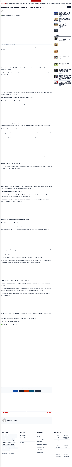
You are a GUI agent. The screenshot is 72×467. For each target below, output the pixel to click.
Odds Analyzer (58, 458)
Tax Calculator (66, 454)
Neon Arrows (66, 445)
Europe (4, 440)
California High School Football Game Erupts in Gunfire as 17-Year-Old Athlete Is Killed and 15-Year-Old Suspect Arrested (64, 45)
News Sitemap (11, 453)
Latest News (10, 3)
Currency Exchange (66, 456)
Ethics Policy (39, 442)
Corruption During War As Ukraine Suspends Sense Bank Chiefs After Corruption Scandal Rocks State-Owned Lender (64, 14)
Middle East (9, 442)
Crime (4, 438)
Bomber (58, 445)
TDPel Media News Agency (41, 450)
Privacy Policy (39, 449)
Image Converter (66, 435)
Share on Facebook (5, 318)
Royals (12, 444)
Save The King (58, 447)
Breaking (3, 3)
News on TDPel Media (40, 447)
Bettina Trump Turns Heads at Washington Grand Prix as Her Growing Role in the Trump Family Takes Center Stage (64, 39)
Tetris (66, 447)
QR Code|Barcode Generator (66, 438)
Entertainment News (43, 3)
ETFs (14, 438)
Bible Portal (66, 449)
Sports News (58, 3)
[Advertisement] (26, 55)
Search (68, 7)
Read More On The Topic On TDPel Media (10, 321)
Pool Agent (8, 444)
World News (48, 3)
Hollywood (8, 440)
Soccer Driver (58, 449)
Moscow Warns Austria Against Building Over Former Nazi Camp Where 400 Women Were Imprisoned (64, 25)
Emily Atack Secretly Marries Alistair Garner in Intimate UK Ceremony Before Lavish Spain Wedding (64, 51)
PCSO (4, 444)
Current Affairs (25, 3)
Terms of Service (40, 452)
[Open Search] (70, 1)
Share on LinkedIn (32, 318)
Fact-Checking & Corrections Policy (43, 444)
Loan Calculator (58, 454)
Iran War (13, 440)
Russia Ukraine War (6, 446)
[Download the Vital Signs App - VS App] (26, 340)
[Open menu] (1, 1)
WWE (9, 449)
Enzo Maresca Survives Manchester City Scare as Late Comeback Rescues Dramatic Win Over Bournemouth (65, 71)
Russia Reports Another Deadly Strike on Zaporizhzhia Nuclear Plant (64, 30)
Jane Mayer (7, 10)
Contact (38, 438)
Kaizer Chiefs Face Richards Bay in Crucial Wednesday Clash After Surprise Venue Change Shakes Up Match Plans (64, 64)
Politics (29, 3)
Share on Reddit (23, 318)
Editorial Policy (39, 441)
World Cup (4, 449)
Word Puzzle (66, 440)
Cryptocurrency (8, 438)
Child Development (58, 456)
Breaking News (19, 3)
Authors (38, 436)
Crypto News (53, 3)
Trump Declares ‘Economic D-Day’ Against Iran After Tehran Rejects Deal (64, 19)
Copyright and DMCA (40, 439)
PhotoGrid (58, 440)
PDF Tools (58, 435)
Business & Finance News (35, 3)
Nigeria (14, 442)
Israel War (4, 442)
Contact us (15, 3)
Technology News (69, 3)
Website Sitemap (5, 453)
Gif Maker (58, 437)
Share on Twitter (14, 318)
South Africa (13, 446)
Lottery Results (63, 3)
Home (7, 3)
